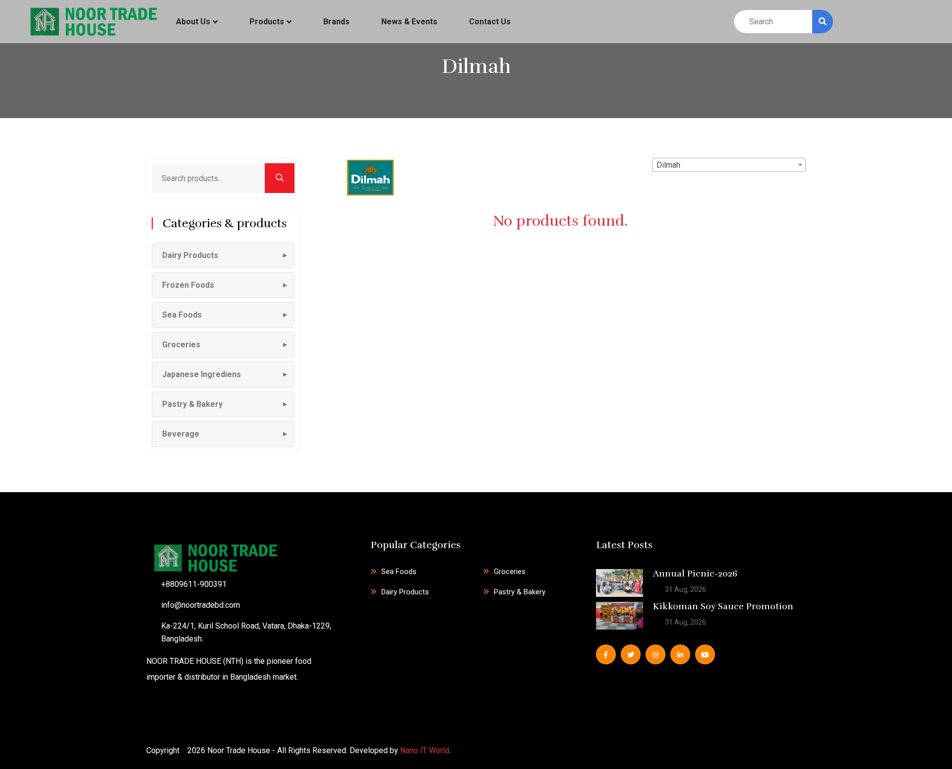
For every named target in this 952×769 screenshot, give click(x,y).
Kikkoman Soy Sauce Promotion (723, 606)
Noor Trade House (238, 750)
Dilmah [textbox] (668, 165)
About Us (193, 21)
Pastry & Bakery (519, 591)
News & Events (409, 21)
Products (266, 21)
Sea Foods (398, 571)
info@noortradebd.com (200, 605)
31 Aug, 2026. (685, 589)
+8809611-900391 (194, 584)
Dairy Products (405, 591)
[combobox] (729, 165)
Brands (336, 21)
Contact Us (490, 21)
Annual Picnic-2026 (695, 573)
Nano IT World (424, 750)
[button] (223, 255)
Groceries (510, 571)
